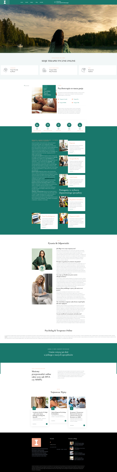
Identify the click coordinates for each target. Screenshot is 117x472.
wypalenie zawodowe (49, 178)
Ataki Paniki (73, 177)
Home (22, 2)
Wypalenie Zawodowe (76, 199)
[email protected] (54, 442)
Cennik (26, 2)
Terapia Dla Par (74, 159)
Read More (71, 152)
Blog (37, 2)
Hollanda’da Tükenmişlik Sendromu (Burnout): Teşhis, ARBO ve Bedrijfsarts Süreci (79, 458)
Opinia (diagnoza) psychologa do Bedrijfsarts (79, 449)
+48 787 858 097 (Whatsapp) (62, 2)
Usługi (31, 2)
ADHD (46, 224)
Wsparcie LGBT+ (75, 216)
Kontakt (41, 2)
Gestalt (6, 336)
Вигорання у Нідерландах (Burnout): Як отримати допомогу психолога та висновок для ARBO (79, 453)
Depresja (72, 143)
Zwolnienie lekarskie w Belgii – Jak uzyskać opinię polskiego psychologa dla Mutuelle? (79, 444)
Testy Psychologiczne (48, 216)
